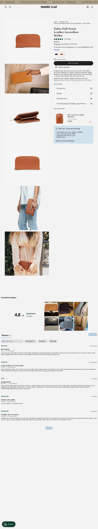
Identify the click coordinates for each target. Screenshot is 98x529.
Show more (49, 428)
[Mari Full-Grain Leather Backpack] (59, 118)
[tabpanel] (49, 385)
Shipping (57, 44)
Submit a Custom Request (65, 140)
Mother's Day (64, 22)
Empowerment (62, 98)
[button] (51, 309)
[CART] (92, 7)
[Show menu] (6, 7)
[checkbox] (53, 341)
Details (59, 93)
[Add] (90, 121)
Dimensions (61, 88)
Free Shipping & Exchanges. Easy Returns (71, 103)
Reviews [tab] (6, 335)
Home (56, 22)
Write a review (92, 334)
